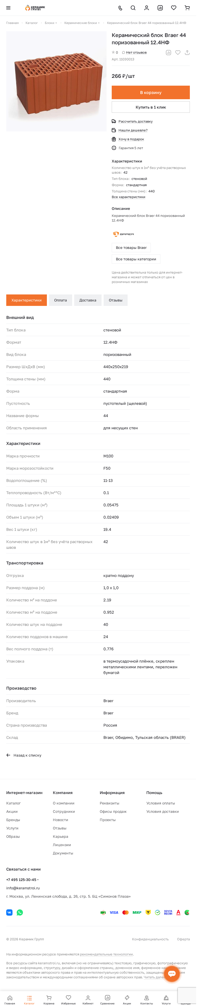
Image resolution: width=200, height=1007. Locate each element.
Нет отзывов (136, 52)
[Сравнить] (168, 52)
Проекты (108, 819)
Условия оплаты (160, 803)
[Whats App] (20, 912)
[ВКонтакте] (9, 912)
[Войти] (146, 7)
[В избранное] (177, 52)
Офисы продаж (113, 811)
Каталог (13, 803)
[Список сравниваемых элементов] (160, 7)
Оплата (60, 300)
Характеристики (26, 300)
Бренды (13, 819)
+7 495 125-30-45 (21, 879)
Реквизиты (109, 803)
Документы (63, 853)
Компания (63, 792)
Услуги (12, 828)
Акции (12, 811)
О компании (63, 803)
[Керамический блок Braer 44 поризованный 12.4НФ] (56, 81)
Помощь (154, 792)
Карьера (60, 836)
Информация (112, 792)
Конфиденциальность (150, 939)
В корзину (150, 92)
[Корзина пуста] (187, 7)
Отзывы (115, 300)
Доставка (87, 300)
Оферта (183, 939)
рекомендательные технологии (106, 954)
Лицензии (62, 844)
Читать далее (155, 977)
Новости (60, 819)
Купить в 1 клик (151, 107)
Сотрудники (64, 811)
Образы (13, 836)
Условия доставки (162, 811)
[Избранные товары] (173, 7)
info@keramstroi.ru (23, 888)
